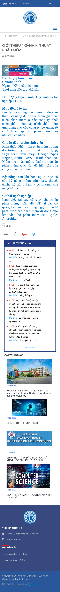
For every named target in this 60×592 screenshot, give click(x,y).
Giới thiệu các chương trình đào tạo (39, 35)
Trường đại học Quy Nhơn (15, 554)
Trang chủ (13, 35)
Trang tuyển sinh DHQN (14, 560)
